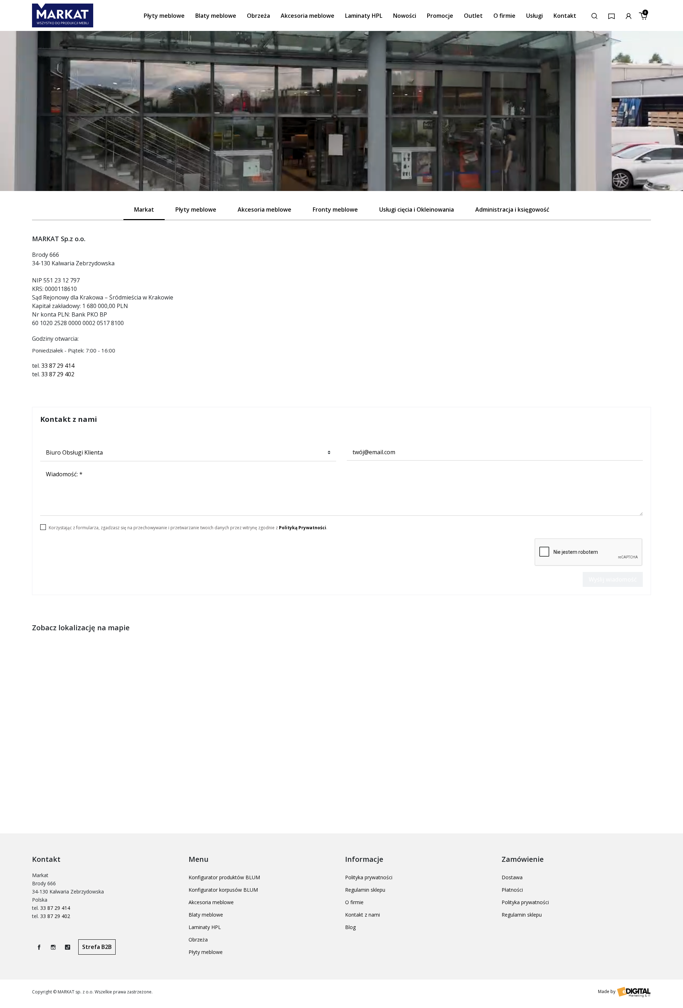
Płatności (512, 889)
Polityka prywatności (368, 877)
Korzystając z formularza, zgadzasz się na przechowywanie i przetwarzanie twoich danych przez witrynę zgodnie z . (188, 528)
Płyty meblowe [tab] (195, 209)
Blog (350, 927)
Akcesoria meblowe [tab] (264, 209)
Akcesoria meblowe (211, 902)
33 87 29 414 (57, 366)
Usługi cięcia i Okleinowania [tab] (416, 209)
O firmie (354, 902)
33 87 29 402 (57, 374)
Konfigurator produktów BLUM (224, 877)
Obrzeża (198, 939)
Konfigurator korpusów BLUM (223, 889)
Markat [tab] (144, 209)
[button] (594, 15)
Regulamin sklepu (365, 889)
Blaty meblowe (206, 914)
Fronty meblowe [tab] (335, 209)
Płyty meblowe (206, 952)
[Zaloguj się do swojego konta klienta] (628, 15)
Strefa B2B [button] (97, 947)
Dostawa (512, 877)
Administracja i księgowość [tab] (512, 209)
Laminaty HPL (205, 927)
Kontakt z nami (362, 914)
